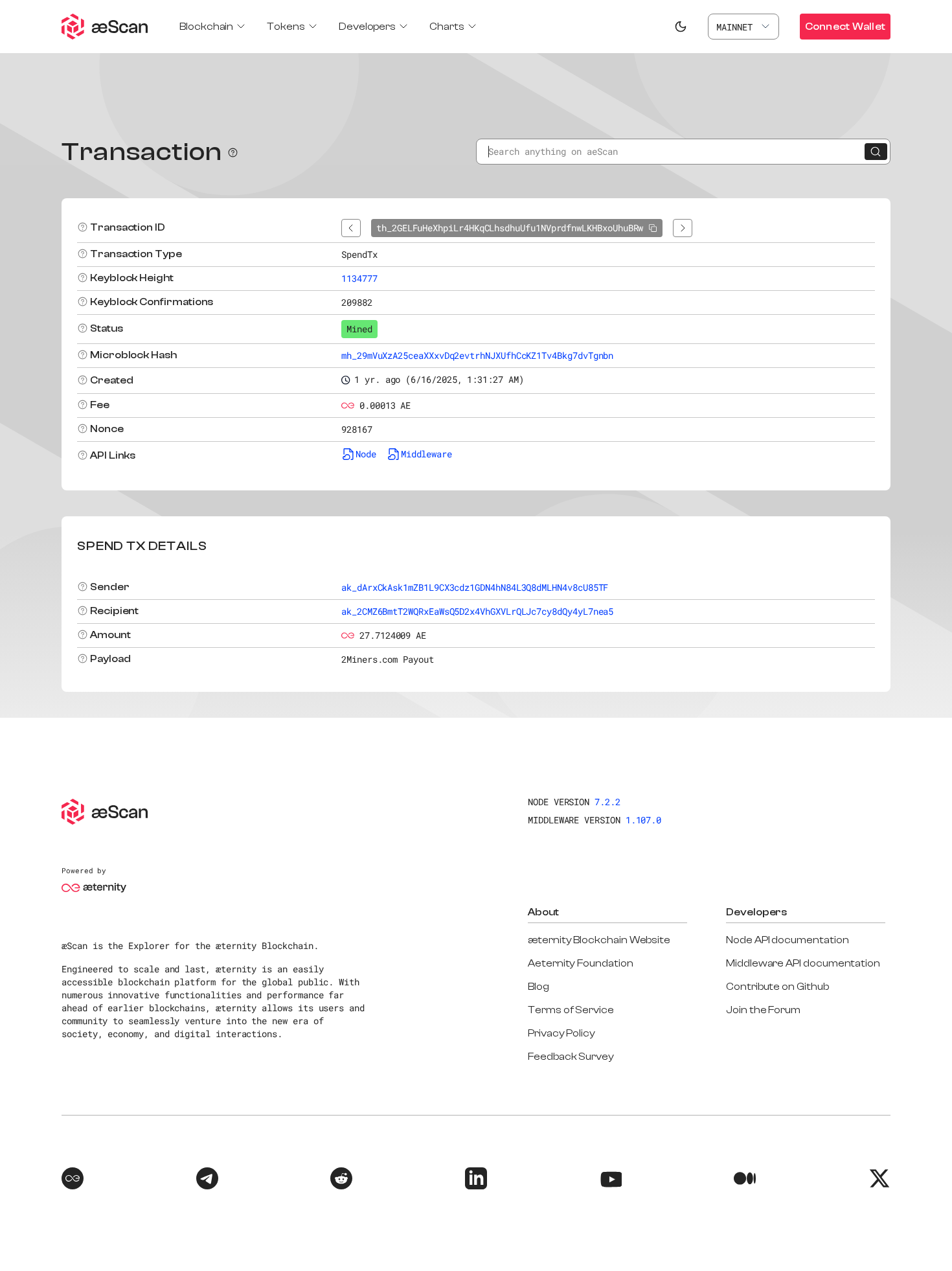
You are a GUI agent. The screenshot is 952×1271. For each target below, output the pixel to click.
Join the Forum (763, 1010)
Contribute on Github (777, 986)
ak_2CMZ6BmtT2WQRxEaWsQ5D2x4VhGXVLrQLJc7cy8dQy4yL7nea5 (477, 611)
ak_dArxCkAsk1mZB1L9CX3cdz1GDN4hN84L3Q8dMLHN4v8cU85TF (474, 587)
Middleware (426, 454)
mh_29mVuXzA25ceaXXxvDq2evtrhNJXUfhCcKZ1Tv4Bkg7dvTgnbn (477, 355)
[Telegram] (207, 1180)
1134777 (359, 278)
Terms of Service (571, 1010)
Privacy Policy (561, 1033)
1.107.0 (644, 820)
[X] (879, 1180)
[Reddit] (341, 1180)
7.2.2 (607, 802)
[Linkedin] (476, 1180)
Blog (538, 986)
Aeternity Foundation (580, 963)
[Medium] (745, 1180)
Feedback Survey (571, 1056)
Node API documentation (787, 940)
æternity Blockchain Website (599, 940)
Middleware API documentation (803, 963)
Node (366, 454)
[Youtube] (611, 1180)
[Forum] (73, 1180)
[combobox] (743, 27)
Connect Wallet (845, 26)
